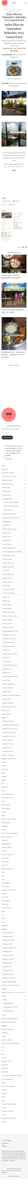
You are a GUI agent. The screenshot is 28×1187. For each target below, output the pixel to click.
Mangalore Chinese (8, 944)
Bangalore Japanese (8, 740)
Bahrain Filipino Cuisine (8, 555)
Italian (3, 911)
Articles (4, 465)
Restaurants (5, 1068)
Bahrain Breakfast (7, 499)
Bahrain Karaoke (7, 608)
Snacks (18, 11)
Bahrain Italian (6, 601)
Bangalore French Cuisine (9, 732)
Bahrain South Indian (9, 593)
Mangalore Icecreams (8, 959)
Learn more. (12, 1160)
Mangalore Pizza (7, 966)
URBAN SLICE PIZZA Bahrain (9, 1118)
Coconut (4, 812)
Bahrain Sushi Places (8, 688)
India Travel (5, 897)
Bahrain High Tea (7, 578)
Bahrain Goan (5, 469)
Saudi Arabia (5, 1072)
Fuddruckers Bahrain (7, 868)
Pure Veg (4, 1057)
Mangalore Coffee (7, 951)
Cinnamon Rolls (6, 805)
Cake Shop (4, 787)
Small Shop (4, 1093)
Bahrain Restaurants (7, 484)
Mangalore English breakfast (9, 981)
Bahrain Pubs (6, 657)
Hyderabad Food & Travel (9, 890)
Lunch (3, 922)
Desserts (4, 829)
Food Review (5, 858)
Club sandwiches (6, 808)
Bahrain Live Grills (7, 623)
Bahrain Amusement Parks (10, 476)
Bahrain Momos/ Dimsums (10, 638)
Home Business (6, 883)
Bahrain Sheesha (7, 669)
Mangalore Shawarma (8, 974)
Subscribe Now (7, 437)
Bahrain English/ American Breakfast (12, 551)
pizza (3, 1047)
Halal (3, 879)
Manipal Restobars (9, 1011)
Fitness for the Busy (7, 854)
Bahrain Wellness (6, 714)
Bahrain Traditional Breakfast (11, 502)
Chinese (4, 801)
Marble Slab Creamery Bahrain (10, 1018)
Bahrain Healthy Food (8, 574)
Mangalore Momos (8, 963)
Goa (3, 872)
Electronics (4, 840)
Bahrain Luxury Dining (8, 627)
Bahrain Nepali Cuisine (8, 642)
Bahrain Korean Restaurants (10, 616)
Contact (7, 1170)
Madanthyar (5, 925)
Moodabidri (5, 1033)
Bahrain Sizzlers (7, 672)
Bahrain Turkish (7, 699)
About (3, 1170)
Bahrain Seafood (7, 661)
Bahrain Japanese (7, 604)
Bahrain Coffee (6, 540)
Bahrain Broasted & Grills (9, 514)
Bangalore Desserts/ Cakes (10, 728)
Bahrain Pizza (6, 650)
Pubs (3, 1054)
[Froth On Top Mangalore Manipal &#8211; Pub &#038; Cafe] (7, 234)
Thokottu (4, 1107)
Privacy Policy (17, 1170)
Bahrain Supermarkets (8, 684)
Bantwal (4, 762)
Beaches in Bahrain (8, 480)
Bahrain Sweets (7, 691)
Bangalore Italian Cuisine (9, 736)
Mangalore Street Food (9, 978)
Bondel (3, 773)
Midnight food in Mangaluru (9, 1022)
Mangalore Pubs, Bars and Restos (11, 985)
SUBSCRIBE (4, 1172)
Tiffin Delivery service (7, 1111)
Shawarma (4, 1090)
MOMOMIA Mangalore (8, 1029)
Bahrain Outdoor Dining (9, 646)
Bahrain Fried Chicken (8, 567)
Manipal (5, 999)
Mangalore (11, 11)
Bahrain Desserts (7, 544)
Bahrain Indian (6, 585)
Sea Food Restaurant (7, 1079)
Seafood (4, 1082)
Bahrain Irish (6, 597)
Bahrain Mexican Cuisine (9, 635)
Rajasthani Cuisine (6, 1061)
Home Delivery (6, 886)
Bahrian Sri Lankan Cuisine (9, 706)
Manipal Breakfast (8, 1003)
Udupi (4, 1015)
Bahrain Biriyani (7, 495)
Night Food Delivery (7, 1040)
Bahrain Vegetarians (8, 703)
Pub (3, 1050)
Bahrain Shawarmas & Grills (10, 665)
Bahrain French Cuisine (8, 563)
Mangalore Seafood (8, 970)
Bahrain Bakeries (7, 491)
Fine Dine (4, 851)
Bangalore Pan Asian (8, 744)
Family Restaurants (7, 847)
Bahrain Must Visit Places (8, 473)
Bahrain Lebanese (7, 620)
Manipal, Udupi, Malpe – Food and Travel (12, 992)
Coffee (3, 815)
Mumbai (4, 1036)
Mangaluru (4, 989)
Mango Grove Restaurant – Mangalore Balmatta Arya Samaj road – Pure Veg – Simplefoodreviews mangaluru (6, 224)
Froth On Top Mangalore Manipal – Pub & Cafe (6, 239)
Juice (3, 915)
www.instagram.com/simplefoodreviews (14, 167)
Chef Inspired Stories (7, 797)
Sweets (4, 1100)
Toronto (4, 1114)
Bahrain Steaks (6, 680)
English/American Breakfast (11, 506)
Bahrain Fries (6, 570)
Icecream (4, 893)
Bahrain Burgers (7, 521)
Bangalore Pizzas (7, 747)
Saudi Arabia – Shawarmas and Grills (12, 1075)
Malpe (4, 996)
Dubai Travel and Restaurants (10, 833)
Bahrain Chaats (6, 533)
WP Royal (17, 1176)
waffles (4, 1122)
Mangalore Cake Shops (9, 940)
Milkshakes (4, 1025)
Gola (3, 876)
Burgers (4, 780)
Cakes (3, 790)
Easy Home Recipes (7, 837)
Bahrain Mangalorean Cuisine (10, 631)
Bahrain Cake (6, 525)
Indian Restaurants (7, 907)
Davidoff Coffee (6, 822)
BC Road (4, 766)
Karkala (3, 918)
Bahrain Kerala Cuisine (8, 612)
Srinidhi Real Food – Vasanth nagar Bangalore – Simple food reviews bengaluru (13, 354)
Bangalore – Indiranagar (8, 755)
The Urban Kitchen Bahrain (9, 1104)
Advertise (11, 1170)
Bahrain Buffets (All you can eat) (11, 517)
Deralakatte (5, 826)
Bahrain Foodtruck (7, 559)
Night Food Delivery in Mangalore (10, 1043)
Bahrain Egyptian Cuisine (9, 548)
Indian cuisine (5, 904)
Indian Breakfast (17, 9)
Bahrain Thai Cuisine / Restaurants (12, 695)
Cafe (3, 783)
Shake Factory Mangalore (8, 1086)
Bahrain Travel (5, 710)
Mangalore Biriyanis (8, 932)
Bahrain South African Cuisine (10, 676)
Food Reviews (5, 861)
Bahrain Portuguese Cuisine (10, 654)
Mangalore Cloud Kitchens (9, 947)
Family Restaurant (6, 844)
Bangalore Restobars (8, 751)
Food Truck (5, 865)
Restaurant (5, 1064)
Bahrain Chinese (7, 536)
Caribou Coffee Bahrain (8, 794)
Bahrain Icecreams (7, 582)
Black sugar (5, 769)
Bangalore (4, 717)
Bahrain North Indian (9, 589)
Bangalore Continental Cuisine (10, 725)
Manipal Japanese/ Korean (11, 1007)
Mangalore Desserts (8, 955)
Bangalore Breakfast (8, 721)
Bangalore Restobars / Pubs (9, 758)
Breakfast (7, 9)
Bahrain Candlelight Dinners (10, 529)
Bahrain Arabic (6, 487)
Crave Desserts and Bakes (9, 819)
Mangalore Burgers (8, 936)
